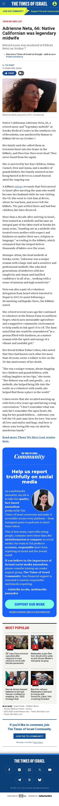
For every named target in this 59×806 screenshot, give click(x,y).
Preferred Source (14, 57)
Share (11, 73)
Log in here (38, 742)
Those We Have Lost (40, 711)
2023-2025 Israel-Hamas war (16, 711)
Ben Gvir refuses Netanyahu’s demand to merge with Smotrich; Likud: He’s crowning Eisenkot (41, 694)
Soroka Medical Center (14, 709)
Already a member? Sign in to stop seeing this (29, 611)
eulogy (19, 186)
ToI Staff (9, 65)
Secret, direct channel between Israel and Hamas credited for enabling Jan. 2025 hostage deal (16, 694)
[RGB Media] (23, 796)
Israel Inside (19, 706)
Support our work (30, 604)
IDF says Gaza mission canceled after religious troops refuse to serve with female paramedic (17, 658)
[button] (54, 4)
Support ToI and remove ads (45, 11)
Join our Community (13, 11)
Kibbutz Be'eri (32, 706)
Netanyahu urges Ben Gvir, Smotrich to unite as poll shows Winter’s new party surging (42, 657)
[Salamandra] (45, 796)
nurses (29, 709)
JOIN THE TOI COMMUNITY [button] (29, 736)
